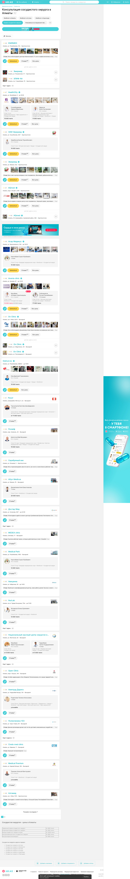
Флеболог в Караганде (42, 18)
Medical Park (14, 552)
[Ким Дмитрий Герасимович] (30, 380)
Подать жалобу (65, 874)
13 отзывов (42, 297)
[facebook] (6, 875)
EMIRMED (12, 43)
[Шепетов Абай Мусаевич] (30, 441)
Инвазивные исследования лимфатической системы (36, 22)
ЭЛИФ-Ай (18, 79)
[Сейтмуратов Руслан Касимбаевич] (45, 298)
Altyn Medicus (14, 479)
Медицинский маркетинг (72, 871)
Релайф (11, 429)
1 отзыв (13, 258)
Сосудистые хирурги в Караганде (15, 852)
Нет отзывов (14, 111)
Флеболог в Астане (25, 18)
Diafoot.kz (7, 361)
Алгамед (12, 793)
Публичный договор (45, 874)
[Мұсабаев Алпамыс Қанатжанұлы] (17, 298)
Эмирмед (18, 71)
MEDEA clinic (14, 533)
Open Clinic (13, 671)
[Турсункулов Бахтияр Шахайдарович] (30, 410)
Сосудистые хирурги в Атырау (14, 850)
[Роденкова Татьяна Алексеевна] (30, 702)
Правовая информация (87, 871)
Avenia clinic (13, 278)
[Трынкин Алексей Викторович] (30, 775)
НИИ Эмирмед (15, 132)
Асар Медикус (15, 241)
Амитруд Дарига (16, 690)
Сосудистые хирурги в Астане (14, 845)
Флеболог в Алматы (10, 18)
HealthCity (13, 92)
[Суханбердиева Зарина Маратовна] (17, 112)
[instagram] (3, 875)
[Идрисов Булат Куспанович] (45, 112)
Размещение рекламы (56, 871)
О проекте (34, 871)
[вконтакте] (8, 875)
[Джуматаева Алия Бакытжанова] (30, 491)
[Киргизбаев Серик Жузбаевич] (30, 260)
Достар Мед (13, 509)
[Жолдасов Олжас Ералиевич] (30, 612)
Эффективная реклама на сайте (13, 236)
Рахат (10, 398)
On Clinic (12, 317)
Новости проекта (43, 871)
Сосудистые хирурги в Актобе (14, 848)
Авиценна (12, 581)
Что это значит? (44, 877)
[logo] (7, 2)
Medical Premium (16, 763)
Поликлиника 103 (16, 721)
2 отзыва (13, 407)
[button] (7, 36)
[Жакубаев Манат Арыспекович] (17, 647)
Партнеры (56, 874)
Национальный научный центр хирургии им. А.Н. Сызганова (29, 635)
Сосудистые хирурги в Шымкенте (15, 847)
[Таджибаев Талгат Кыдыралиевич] (45, 647)
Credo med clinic (15, 744)
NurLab (11, 600)
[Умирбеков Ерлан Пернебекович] (30, 144)
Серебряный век (16, 460)
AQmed (11, 188)
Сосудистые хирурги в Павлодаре (15, 854)
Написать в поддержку (77, 874)
